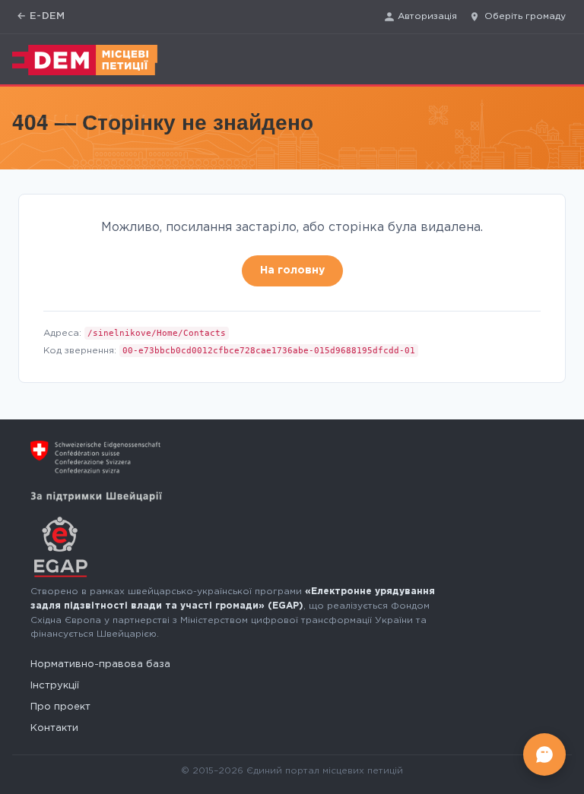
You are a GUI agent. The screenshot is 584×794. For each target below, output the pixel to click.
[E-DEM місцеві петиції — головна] (84, 60)
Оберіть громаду (525, 16)
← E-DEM (41, 16)
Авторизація (427, 16)
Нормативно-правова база (100, 664)
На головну (292, 270)
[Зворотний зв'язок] (544, 754)
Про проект (60, 707)
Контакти (54, 728)
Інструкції (54, 686)
